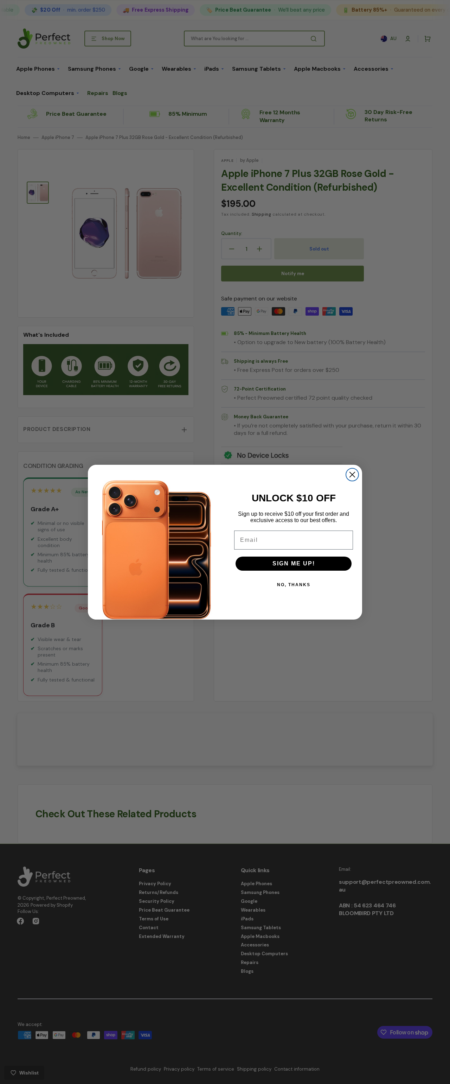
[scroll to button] (440, 1074)
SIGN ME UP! (293, 563)
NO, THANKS (293, 584)
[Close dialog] (352, 474)
